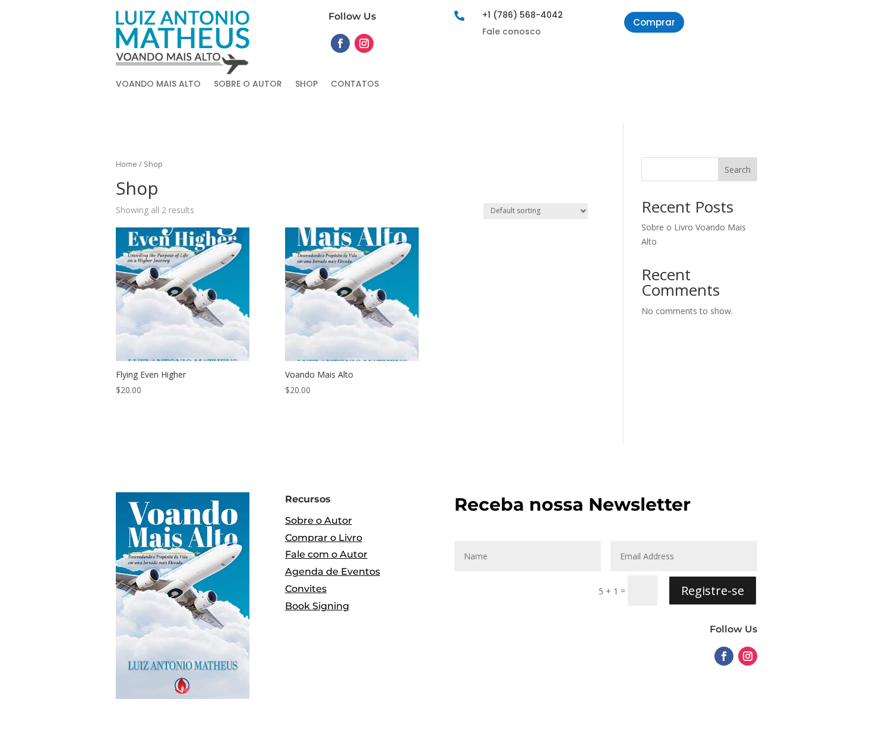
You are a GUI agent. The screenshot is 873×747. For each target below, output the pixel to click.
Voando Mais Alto (158, 85)
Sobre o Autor (248, 85)
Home (126, 164)
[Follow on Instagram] (364, 43)
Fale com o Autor (326, 554)
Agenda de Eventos (332, 571)
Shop (306, 85)
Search (738, 169)
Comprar (654, 22)
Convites (306, 588)
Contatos (355, 85)
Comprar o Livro (323, 537)
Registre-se (712, 591)
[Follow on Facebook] (340, 43)
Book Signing (317, 606)
